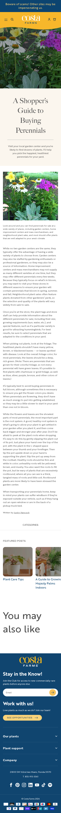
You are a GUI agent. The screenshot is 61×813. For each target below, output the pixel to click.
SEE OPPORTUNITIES (19, 717)
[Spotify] (50, 785)
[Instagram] (24, 785)
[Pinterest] (17, 785)
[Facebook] (11, 785)
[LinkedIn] (30, 785)
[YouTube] (37, 785)
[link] (31, 19)
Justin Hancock (21, 512)
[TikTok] (43, 785)
